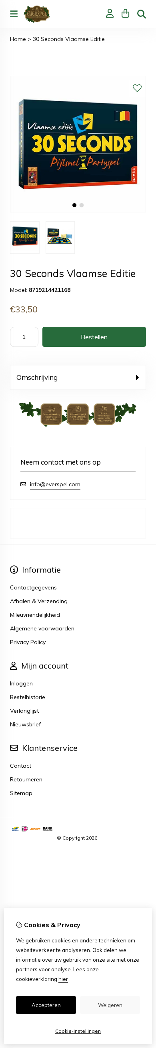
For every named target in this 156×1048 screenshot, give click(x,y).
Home (18, 39)
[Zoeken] (141, 14)
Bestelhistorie (27, 697)
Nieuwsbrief (25, 724)
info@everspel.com (55, 484)
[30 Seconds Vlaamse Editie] (78, 210)
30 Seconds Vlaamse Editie (69, 39)
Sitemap (21, 793)
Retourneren (26, 779)
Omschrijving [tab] (37, 377)
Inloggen (21, 683)
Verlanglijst (24, 710)
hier (63, 979)
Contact (20, 765)
